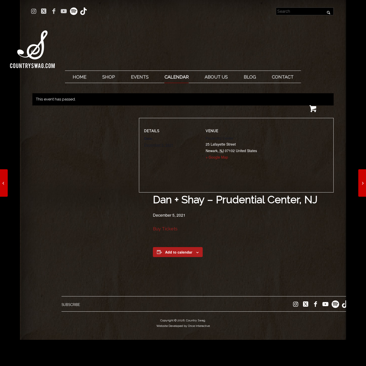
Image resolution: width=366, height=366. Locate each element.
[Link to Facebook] (53, 11)
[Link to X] (43, 11)
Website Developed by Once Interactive (183, 326)
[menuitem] (79, 77)
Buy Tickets (165, 228)
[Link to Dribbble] (83, 11)
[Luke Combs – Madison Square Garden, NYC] (4, 183)
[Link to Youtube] (63, 11)
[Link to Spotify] (73, 11)
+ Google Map (217, 157)
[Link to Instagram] (33, 11)
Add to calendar (178, 252)
